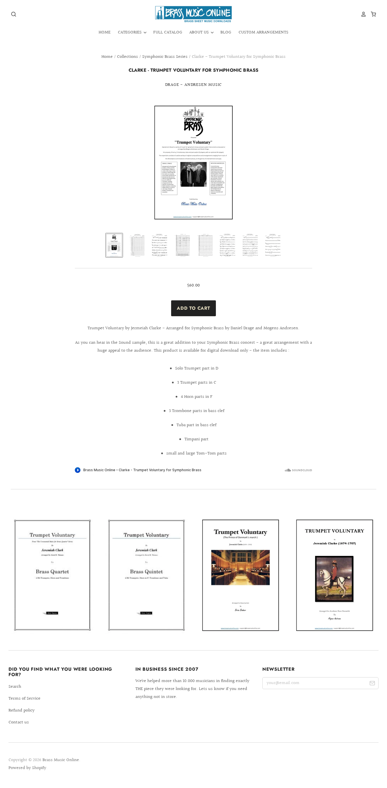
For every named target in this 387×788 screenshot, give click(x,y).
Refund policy (21, 710)
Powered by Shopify (27, 768)
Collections (127, 56)
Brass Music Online (60, 760)
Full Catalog (167, 32)
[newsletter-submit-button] (372, 684)
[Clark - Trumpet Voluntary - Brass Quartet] (52, 575)
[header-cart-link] (371, 14)
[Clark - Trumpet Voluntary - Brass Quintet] (146, 575)
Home (104, 32)
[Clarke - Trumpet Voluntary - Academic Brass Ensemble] (334, 575)
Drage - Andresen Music (193, 84)
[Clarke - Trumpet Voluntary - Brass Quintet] (240, 575)
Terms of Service (24, 698)
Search (14, 686)
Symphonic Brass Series (165, 56)
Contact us (18, 722)
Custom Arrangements (263, 32)
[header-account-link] (361, 14)
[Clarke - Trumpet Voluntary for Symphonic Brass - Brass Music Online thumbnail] (114, 245)
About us (199, 32)
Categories (130, 32)
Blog (225, 32)
